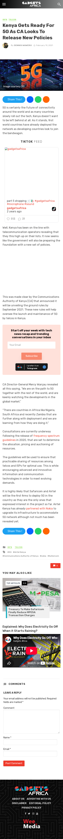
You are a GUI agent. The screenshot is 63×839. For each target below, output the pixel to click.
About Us (18, 799)
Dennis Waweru (23, 45)
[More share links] (46, 99)
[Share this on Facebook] (30, 99)
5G (10, 552)
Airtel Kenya (20, 552)
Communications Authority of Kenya (21, 556)
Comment (8, 708)
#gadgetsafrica (45, 200)
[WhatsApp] (38, 99)
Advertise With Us (39, 799)
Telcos (12, 19)
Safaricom (54, 556)
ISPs (5, 19)
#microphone (15, 204)
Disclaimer (19, 803)
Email (7, 749)
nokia (43, 556)
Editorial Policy (40, 803)
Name (7, 737)
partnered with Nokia (39, 508)
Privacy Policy (31, 807)
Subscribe (31, 356)
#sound (29, 204)
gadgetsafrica (16, 208)
